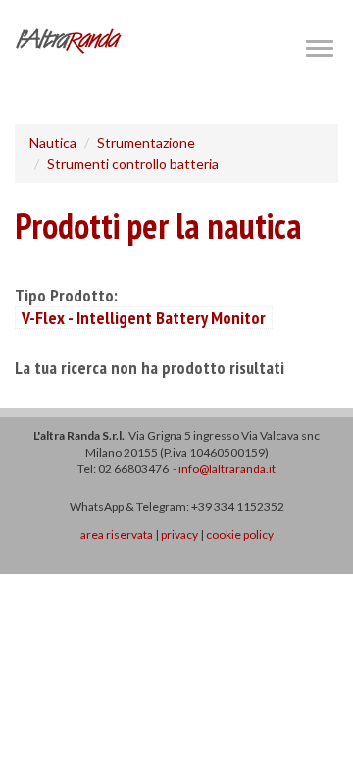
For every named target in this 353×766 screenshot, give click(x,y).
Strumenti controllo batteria (133, 163)
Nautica (52, 143)
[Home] (69, 41)
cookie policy (240, 534)
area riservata (116, 534)
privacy (179, 534)
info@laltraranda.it (227, 469)
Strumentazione (146, 143)
